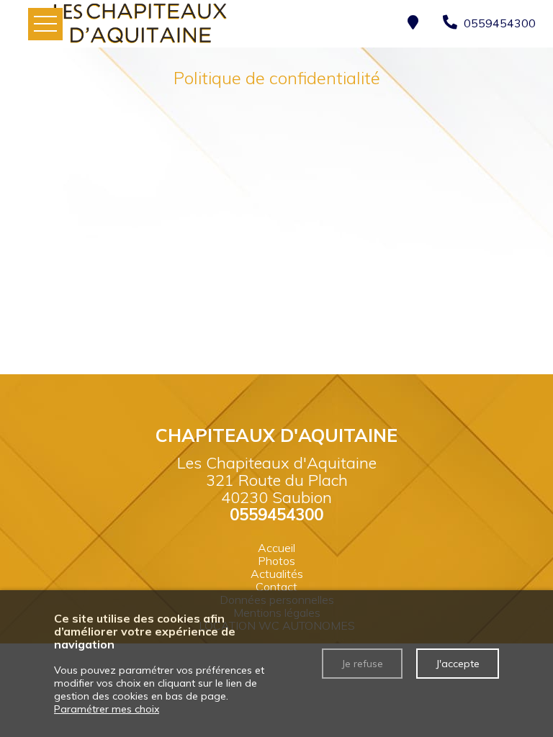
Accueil (276, 548)
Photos (276, 560)
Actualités (277, 573)
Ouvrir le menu (45, 24)
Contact (276, 586)
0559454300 (276, 515)
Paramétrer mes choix (106, 708)
